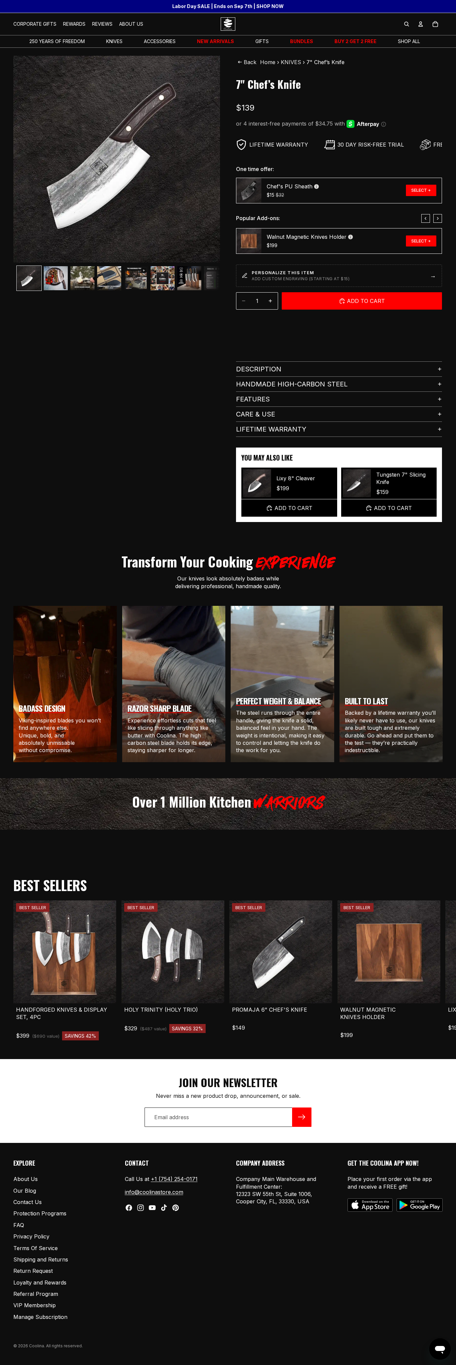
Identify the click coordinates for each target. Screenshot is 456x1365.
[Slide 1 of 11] (29, 278)
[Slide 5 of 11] (136, 278)
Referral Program (35, 1294)
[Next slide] (437, 218)
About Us (25, 1179)
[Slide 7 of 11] (189, 278)
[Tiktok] (164, 1208)
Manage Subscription (40, 1317)
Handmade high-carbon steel (292, 384)
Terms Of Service (35, 1248)
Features (253, 399)
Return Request (33, 1270)
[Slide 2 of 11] (56, 278)
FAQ (18, 1225)
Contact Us (27, 1202)
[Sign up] (301, 1117)
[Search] (406, 24)
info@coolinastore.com (154, 1192)
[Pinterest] (176, 1208)
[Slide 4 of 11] (109, 278)
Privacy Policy (31, 1236)
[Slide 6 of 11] (163, 278)
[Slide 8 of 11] (216, 278)
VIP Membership (34, 1305)
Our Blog (24, 1190)
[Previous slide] (425, 218)
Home (267, 62)
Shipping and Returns (40, 1259)
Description (258, 369)
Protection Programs (39, 1213)
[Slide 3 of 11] (82, 278)
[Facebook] (129, 1208)
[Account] (420, 24)
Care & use (255, 414)
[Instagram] (141, 1208)
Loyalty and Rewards (39, 1282)
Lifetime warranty (271, 429)
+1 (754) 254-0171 (174, 1179)
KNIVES (291, 62)
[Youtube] (152, 1208)
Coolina (36, 1345)
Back (250, 62)
